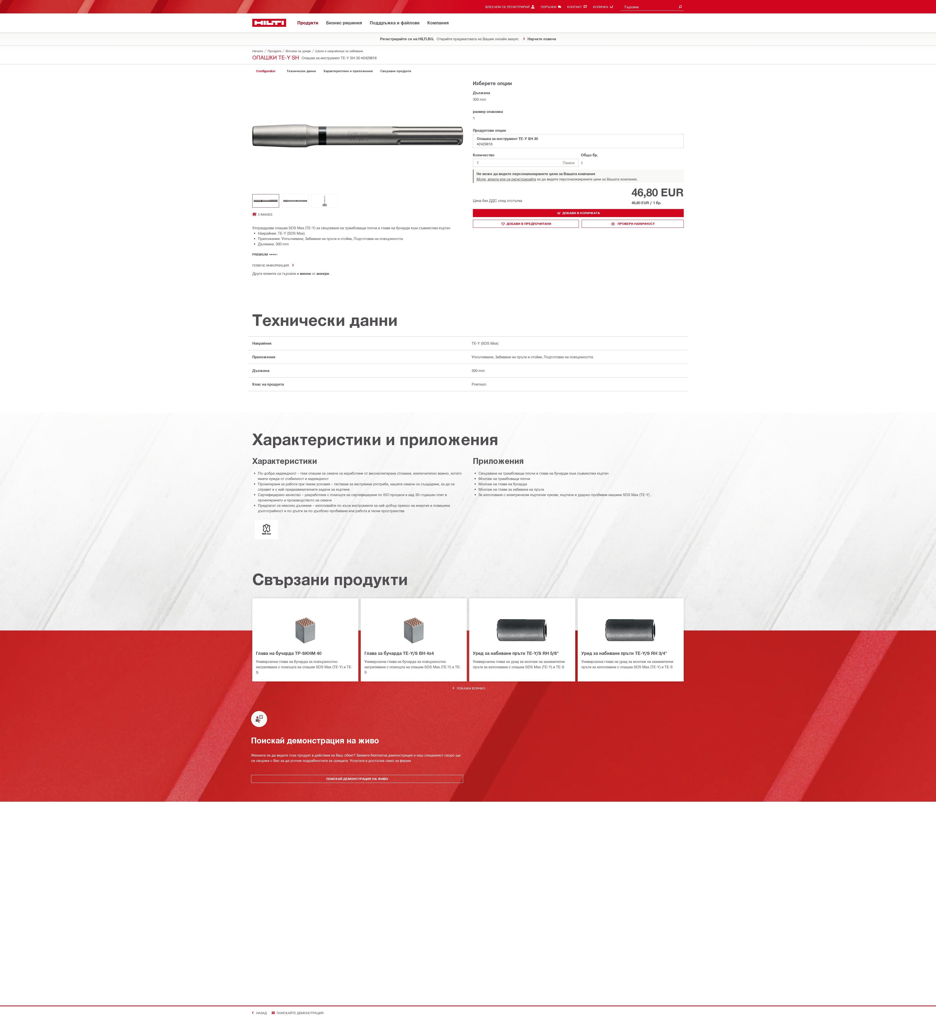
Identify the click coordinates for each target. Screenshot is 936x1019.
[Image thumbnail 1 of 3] (265, 201)
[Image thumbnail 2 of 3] (295, 201)
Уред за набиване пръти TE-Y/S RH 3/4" (624, 653)
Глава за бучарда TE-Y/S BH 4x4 (399, 653)
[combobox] (652, 7)
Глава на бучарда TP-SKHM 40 (289, 653)
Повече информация (270, 265)
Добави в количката (581, 213)
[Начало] (269, 23)
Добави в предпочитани (529, 224)
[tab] (266, 71)
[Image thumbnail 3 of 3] (324, 201)
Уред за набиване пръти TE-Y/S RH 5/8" (516, 653)
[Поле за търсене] (680, 7)
